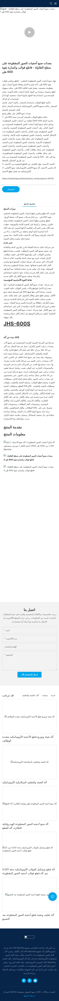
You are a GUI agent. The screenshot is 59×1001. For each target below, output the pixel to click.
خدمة (53, 695)
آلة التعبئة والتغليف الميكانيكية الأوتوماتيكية (24, 782)
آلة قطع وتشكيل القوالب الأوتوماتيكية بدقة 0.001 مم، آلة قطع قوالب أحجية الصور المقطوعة (28, 871)
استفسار (10, 189)
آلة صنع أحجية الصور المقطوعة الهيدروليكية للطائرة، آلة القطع (25, 825)
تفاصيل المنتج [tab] (29, 204)
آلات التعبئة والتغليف (30, 695)
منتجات (45, 695)
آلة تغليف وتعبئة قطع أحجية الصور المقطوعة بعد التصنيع (28, 916)
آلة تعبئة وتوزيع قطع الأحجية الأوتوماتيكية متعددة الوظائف (27, 738)
